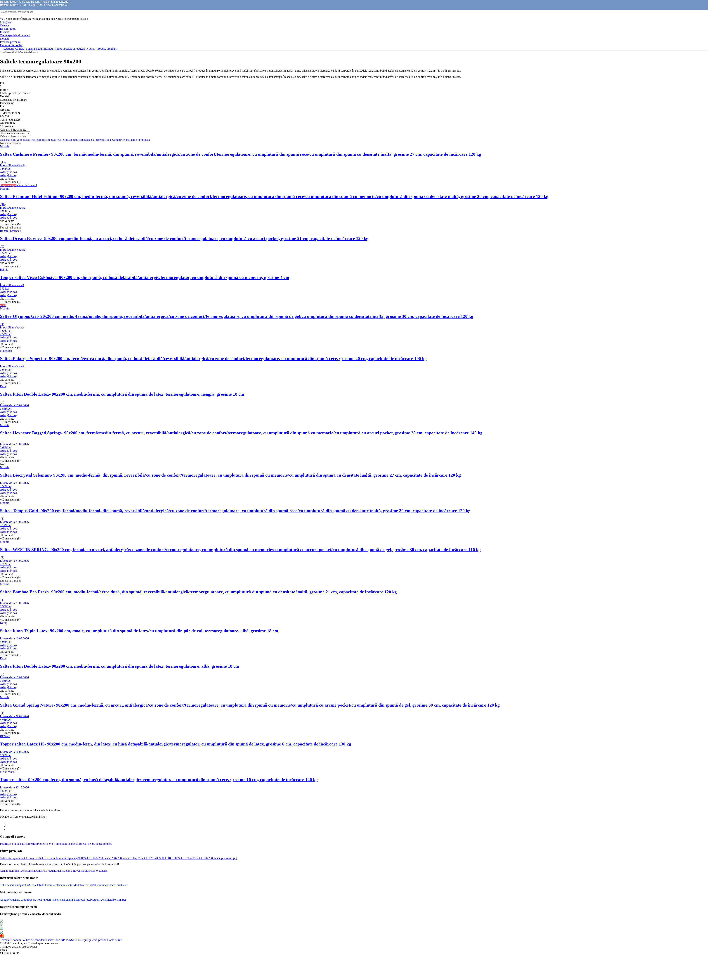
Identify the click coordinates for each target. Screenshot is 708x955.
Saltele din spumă (10, 858)
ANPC (63, 940)
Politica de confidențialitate (37, 940)
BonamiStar (119, 899)
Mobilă (16, 52)
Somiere (107, 843)
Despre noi (34, 899)
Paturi (3, 843)
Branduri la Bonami (52, 899)
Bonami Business (74, 899)
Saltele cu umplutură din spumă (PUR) (61, 858)
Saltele (35, 52)
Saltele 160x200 (131, 858)
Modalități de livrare (40, 885)
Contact (4, 899)
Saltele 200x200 (112, 858)
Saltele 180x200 (168, 858)
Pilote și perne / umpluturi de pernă (57, 843)
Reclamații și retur (62, 885)
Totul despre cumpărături (14, 885)
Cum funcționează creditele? (111, 885)
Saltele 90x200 (204, 858)
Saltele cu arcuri (29, 858)
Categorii (9, 52)
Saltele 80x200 (186, 858)
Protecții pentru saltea (90, 843)
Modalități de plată (84, 885)
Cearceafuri (30, 843)
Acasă (2, 52)
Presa (87, 899)
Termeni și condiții (11, 940)
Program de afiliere (101, 899)
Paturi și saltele (26, 52)
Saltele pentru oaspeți (225, 858)
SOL (56, 940)
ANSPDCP (73, 940)
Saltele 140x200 (93, 858)
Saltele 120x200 (149, 858)
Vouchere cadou (18, 899)
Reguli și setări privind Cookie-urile (101, 940)
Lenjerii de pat (15, 843)
